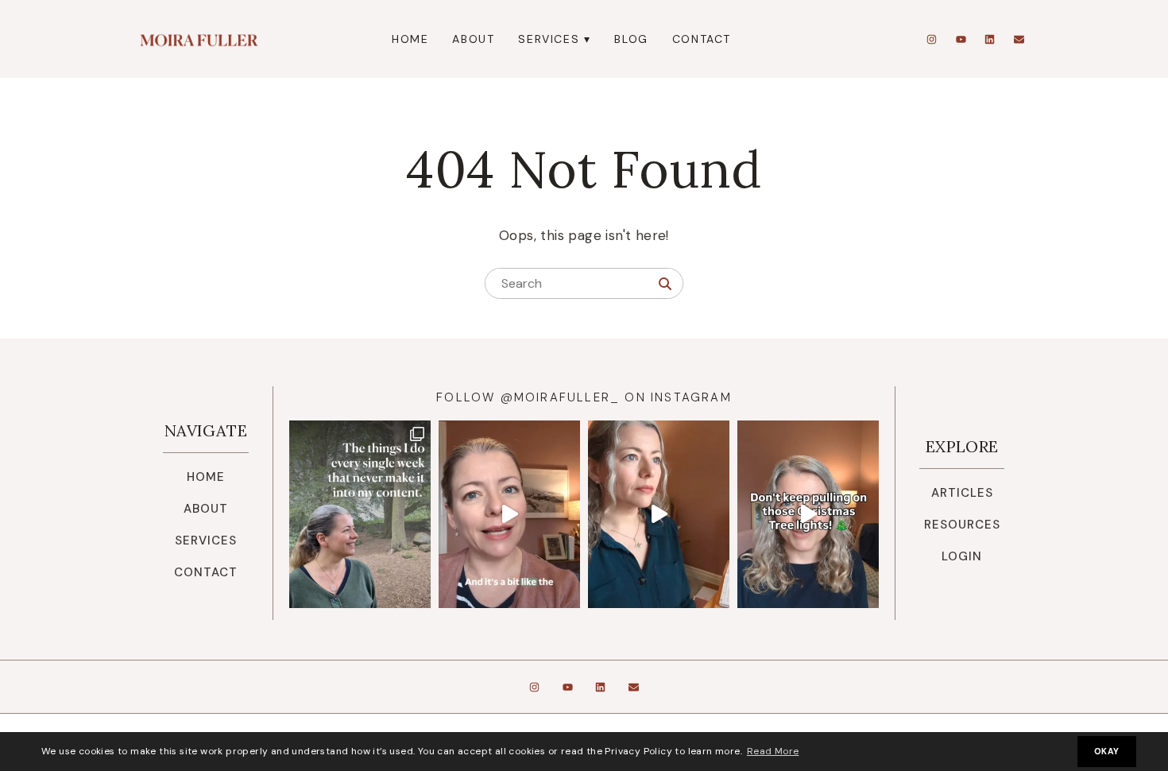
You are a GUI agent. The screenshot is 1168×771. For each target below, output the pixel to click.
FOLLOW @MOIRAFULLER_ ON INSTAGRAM (584, 397)
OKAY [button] (1107, 751)
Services (548, 39)
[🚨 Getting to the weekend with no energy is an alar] (658, 514)
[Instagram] (932, 39)
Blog (631, 39)
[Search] (665, 284)
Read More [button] (773, 751)
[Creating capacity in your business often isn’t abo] (509, 514)
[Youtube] (960, 39)
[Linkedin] (990, 39)
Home (410, 39)
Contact (701, 39)
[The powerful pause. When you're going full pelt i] (808, 514)
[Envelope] (1018, 39)
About (473, 39)
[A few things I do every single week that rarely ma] (360, 514)
